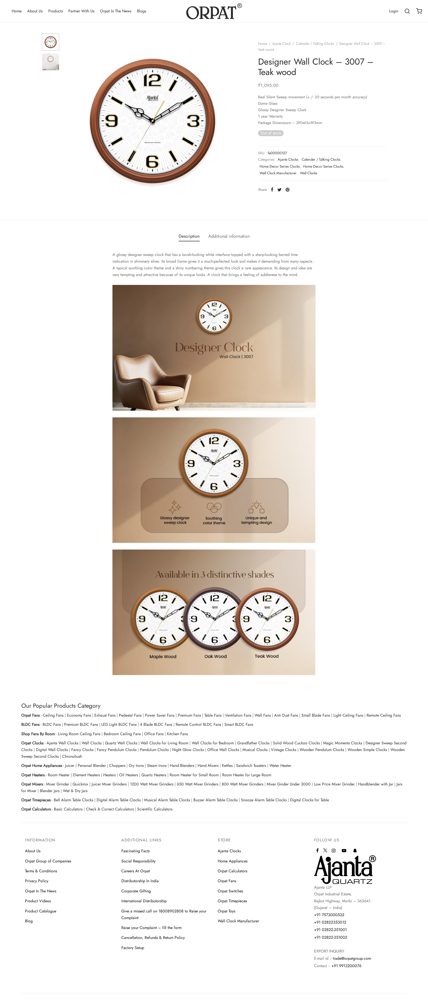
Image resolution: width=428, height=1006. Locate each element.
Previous (69, 121)
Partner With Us (81, 11)
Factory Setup (132, 948)
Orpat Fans (227, 881)
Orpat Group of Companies (48, 861)
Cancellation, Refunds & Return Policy (153, 937)
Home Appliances (232, 861)
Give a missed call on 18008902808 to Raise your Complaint (163, 914)
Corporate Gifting (136, 891)
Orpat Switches (230, 891)
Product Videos (38, 901)
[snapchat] (355, 851)
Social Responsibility (138, 861)
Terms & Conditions (41, 871)
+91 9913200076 (346, 966)
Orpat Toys (226, 911)
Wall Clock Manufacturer (278, 173)
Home (17, 11)
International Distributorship (144, 901)
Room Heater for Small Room (194, 775)
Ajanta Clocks (288, 159)
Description (189, 236)
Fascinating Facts (135, 851)
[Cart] (419, 11)
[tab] (189, 236)
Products (55, 11)
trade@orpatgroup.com (352, 958)
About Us (35, 11)
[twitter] (325, 852)
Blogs (141, 11)
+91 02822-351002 (330, 937)
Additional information (229, 236)
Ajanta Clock (281, 43)
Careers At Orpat (135, 871)
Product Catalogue (40, 911)
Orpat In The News (115, 11)
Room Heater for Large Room (246, 775)
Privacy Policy (36, 881)
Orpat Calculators (232, 871)
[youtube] (344, 851)
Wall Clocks (308, 173)
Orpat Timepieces (232, 901)
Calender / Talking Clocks (315, 43)
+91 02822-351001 (330, 929)
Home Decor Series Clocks (280, 166)
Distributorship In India (140, 881)
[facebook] (317, 851)
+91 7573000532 (329, 915)
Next (235, 121)
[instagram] (333, 851)
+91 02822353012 (330, 922)
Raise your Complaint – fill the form (151, 928)
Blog (29, 921)
